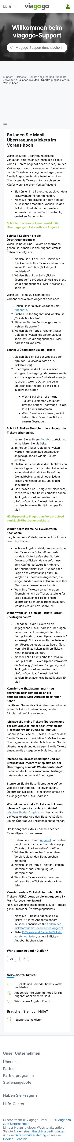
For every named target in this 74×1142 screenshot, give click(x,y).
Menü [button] (7, 6)
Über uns (10, 1061)
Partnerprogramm (18, 1075)
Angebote (20, 309)
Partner (9, 1068)
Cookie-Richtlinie (15, 1139)
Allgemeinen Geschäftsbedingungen (39, 1131)
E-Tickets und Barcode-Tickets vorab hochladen (38, 985)
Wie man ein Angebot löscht (32, 1001)
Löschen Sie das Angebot (23, 812)
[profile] (67, 6)
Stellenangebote (17, 1082)
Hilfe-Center (13, 1103)
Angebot (45, 439)
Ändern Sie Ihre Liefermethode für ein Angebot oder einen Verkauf (38, 994)
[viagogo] (37, 6)
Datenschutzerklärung (30, 1135)
